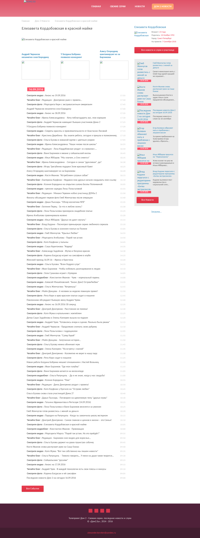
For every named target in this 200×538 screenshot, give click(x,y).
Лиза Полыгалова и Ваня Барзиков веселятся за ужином (64, 407)
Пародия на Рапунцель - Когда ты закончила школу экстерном (67, 416)
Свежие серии (117, 6)
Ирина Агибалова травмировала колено (47, 215)
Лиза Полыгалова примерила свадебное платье (59, 211)
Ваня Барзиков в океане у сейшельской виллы (59, 153)
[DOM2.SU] (45, 6)
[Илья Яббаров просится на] (144, 158)
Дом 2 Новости (162, 6)
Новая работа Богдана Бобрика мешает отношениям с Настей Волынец (63, 362)
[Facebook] (96, 511)
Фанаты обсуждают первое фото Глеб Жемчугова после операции (60, 198)
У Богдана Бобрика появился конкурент (46, 127)
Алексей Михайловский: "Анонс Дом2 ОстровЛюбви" (63, 282)
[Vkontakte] (102, 511)
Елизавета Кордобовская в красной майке (57, 424)
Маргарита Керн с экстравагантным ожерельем (59, 104)
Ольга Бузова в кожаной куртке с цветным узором (61, 140)
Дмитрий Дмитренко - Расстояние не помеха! (57, 309)
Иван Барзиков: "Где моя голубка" (53, 367)
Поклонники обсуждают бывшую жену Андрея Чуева (53, 300)
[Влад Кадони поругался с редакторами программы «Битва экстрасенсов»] (144, 180)
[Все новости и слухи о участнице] (142, 34)
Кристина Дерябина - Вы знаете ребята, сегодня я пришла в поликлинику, (72, 135)
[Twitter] (90, 511)
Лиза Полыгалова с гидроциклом (52, 331)
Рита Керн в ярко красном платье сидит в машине (61, 296)
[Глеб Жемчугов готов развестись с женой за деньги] (144, 71)
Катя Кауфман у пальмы (47, 242)
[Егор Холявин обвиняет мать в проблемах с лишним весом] (144, 137)
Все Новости (147, 200)
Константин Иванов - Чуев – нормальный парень (63, 278)
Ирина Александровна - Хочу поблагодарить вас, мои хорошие (66, 118)
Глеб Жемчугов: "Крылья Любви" (52, 233)
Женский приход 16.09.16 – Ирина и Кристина (50, 260)
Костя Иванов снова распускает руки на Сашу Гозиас (53, 447)
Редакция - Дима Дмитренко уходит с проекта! (58, 385)
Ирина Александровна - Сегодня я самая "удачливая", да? (64, 162)
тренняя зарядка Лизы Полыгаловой (54, 189)
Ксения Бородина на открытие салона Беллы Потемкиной (64, 184)
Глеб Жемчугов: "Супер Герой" (51, 335)
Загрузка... (156, 212)
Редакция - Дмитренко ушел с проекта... (54, 100)
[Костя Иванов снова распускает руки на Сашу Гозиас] (144, 94)
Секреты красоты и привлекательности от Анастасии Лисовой (67, 131)
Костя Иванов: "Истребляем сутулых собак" (57, 175)
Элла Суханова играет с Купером (52, 273)
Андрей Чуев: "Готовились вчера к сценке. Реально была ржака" (68, 322)
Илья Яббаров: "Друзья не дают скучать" (56, 220)
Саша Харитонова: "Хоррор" (50, 246)
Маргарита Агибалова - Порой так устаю (55, 238)
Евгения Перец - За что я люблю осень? (54, 207)
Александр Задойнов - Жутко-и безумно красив (58, 251)
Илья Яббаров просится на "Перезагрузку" (163, 156)
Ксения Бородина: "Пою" (48, 380)
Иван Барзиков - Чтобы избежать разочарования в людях (63, 269)
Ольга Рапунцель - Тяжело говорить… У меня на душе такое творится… (70, 456)
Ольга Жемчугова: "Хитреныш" (51, 287)
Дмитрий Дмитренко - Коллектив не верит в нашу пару (62, 353)
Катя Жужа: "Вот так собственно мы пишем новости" (62, 451)
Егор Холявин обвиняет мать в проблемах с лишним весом (163, 130)
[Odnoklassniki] (108, 511)
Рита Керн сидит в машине (49, 358)
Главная (96, 6)
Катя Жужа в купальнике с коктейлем (54, 313)
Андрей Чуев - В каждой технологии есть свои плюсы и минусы (66, 469)
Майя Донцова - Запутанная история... (54, 340)
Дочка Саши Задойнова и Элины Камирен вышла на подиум (57, 318)
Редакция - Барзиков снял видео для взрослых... (59, 438)
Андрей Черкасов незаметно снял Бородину (49, 109)
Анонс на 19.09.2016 (46, 95)
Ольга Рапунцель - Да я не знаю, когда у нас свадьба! (66, 376)
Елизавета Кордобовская (150, 27)
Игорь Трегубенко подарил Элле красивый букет (60, 167)
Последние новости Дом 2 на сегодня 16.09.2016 (51, 478)
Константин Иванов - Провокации (55, 429)
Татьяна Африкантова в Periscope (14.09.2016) (59, 402)
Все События (32, 489)
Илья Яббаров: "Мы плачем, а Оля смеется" (58, 158)
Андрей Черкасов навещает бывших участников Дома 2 (63, 122)
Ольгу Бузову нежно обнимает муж (53, 344)
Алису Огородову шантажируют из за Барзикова (110, 54)
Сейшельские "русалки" (47, 460)
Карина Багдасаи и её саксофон (51, 473)
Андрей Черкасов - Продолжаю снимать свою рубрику (62, 327)
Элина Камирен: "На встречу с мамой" (55, 349)
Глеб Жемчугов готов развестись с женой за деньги (53, 411)
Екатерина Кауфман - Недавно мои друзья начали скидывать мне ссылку (71, 180)
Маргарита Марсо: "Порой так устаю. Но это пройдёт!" (63, 433)
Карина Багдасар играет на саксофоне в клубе (59, 255)
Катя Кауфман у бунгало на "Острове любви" (58, 389)
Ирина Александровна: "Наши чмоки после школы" (62, 144)
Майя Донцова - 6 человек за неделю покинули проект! (62, 291)
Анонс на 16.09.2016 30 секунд (51, 304)
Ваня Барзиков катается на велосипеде (55, 371)
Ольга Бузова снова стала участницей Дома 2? (50, 393)
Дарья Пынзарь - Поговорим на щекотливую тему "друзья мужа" (67, 398)
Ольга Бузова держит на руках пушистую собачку (60, 442)
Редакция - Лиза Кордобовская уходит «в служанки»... (62, 149)
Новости (140, 6)
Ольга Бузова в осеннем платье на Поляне (57, 229)
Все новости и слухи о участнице (157, 50)
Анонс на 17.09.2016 (46, 465)
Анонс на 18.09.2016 (46, 113)
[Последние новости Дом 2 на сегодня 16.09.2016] (144, 115)
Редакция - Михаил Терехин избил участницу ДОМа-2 (62, 193)
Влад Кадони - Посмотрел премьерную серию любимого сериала (67, 224)
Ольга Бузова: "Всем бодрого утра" (53, 264)
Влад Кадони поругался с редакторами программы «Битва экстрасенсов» (164, 173)
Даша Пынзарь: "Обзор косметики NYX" (56, 202)
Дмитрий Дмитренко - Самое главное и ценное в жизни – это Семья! (69, 420)
